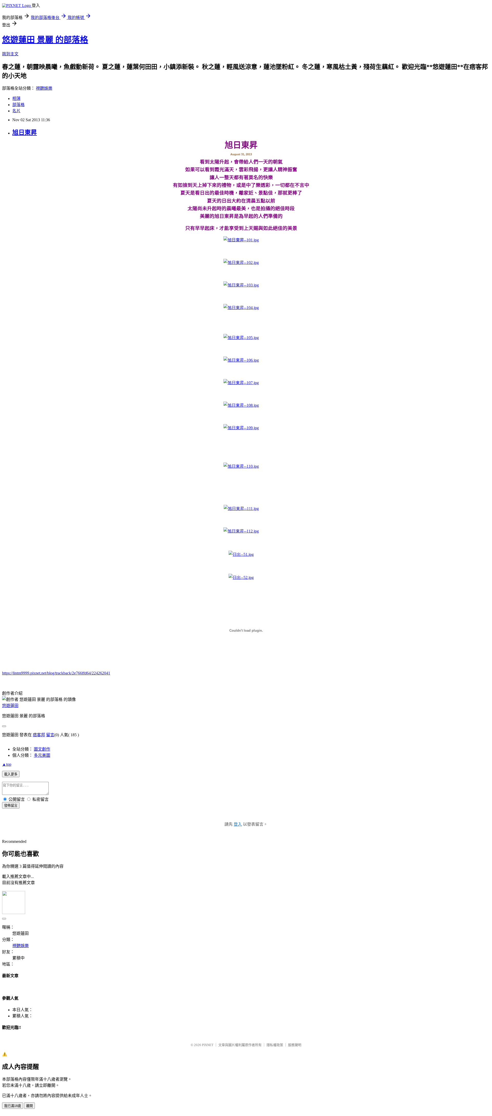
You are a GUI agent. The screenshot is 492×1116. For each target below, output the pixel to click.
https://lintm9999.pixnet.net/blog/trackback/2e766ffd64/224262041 (56, 673)
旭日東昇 (24, 132)
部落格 (18, 105)
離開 (29, 1106)
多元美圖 (42, 755)
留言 (50, 735)
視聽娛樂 (44, 88)
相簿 (16, 98)
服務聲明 (294, 1045)
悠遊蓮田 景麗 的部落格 (45, 39)
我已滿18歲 (12, 1106)
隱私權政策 (274, 1045)
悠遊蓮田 (10, 705)
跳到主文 (10, 54)
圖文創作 (42, 749)
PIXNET (207, 1045)
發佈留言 (10, 805)
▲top (6, 764)
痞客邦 (39, 735)
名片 (16, 111)
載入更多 (10, 774)
